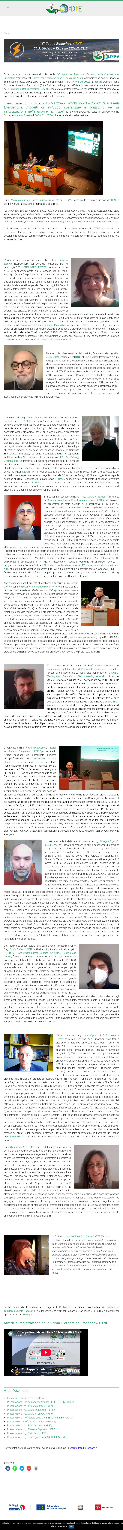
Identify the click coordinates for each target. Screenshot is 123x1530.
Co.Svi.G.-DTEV (94, 1236)
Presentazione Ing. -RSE (29, 1425)
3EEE (50, 844)
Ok (71, 1526)
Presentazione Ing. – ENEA (31, 1409)
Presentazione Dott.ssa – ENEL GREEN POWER (40, 1402)
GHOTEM (114, 672)
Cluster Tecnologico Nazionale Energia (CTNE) (56, 78)
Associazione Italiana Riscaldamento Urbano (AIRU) (75, 500)
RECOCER (22, 615)
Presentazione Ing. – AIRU (30, 1413)
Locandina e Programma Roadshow (26, 1398)
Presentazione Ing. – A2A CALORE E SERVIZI (37, 1437)
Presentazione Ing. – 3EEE (31, 1429)
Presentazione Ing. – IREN (27, 1433)
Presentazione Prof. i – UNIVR (31, 1421)
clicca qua (27, 1314)
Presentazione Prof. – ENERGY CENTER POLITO (40, 1417)
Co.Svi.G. (39, 115)
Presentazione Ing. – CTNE (30, 1405)
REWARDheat (17, 1136)
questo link (111, 701)
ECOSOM (34, 615)
